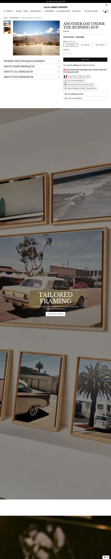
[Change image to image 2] (7, 30)
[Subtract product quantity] (70, 53)
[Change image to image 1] (7, 23)
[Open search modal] (4, 11)
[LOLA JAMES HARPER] (55, 7)
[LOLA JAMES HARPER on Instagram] (106, 5)
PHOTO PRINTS (14, 18)
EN (107, 557)
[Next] (99, 11)
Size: (69, 41)
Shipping (76, 65)
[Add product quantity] (65, 53)
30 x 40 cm (70, 45)
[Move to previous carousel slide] (101, 509)
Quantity (66, 49)
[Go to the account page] (102, 11)
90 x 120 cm (100, 45)
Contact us (78, 98)
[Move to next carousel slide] (105, 509)
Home (5, 18)
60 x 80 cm (85, 45)
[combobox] (105, 557)
